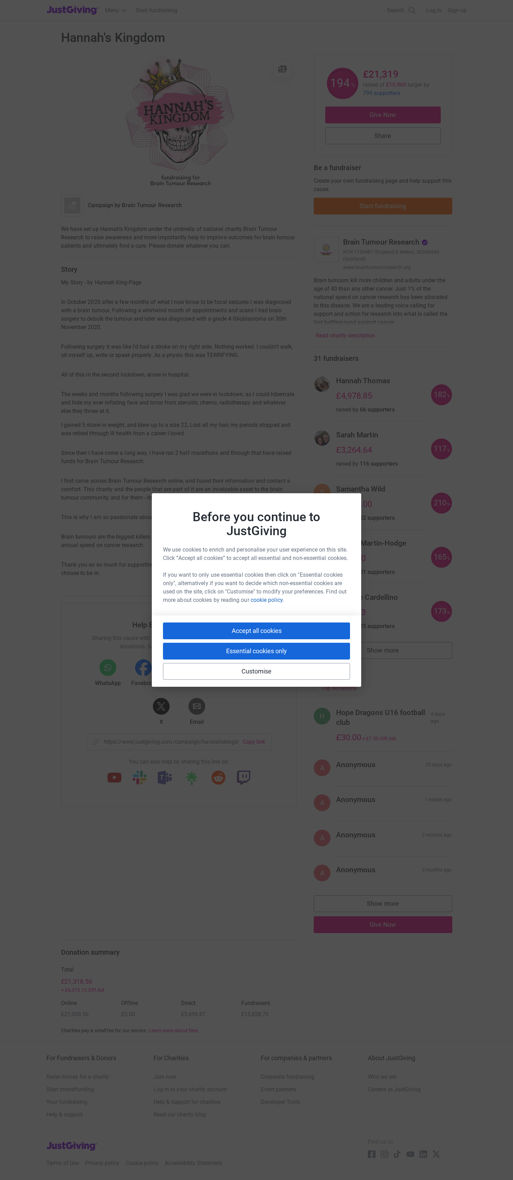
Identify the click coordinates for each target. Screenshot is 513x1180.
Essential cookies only (256, 651)
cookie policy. (267, 600)
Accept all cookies (257, 630)
